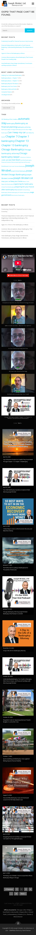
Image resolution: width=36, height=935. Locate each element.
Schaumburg (12, 914)
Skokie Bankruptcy (13, 192)
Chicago (19, 910)
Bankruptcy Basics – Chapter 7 (9, 78)
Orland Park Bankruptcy (7, 187)
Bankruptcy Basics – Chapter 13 (10, 81)
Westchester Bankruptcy (17, 195)
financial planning (15, 162)
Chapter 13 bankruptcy (14, 145)
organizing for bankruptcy (23, 184)
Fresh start (11, 166)
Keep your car (5, 181)
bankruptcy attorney (24, 127)
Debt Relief (16, 160)
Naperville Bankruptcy (7, 184)
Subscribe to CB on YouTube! (19, 275)
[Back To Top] (18, 923)
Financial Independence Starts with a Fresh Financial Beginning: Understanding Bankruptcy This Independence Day (17, 47)
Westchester (18, 917)
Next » (23, 894)
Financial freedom (6, 162)
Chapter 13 (22, 141)
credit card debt (6, 160)
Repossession (19, 190)
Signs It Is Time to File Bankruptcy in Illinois (13, 53)
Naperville (23, 912)
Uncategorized (5, 94)
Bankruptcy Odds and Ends (8, 89)
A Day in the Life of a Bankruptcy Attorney (14, 650)
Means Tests (25, 181)
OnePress (12, 930)
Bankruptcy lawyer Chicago (8, 129)
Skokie (20, 914)
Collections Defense (25, 157)
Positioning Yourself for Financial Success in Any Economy (17, 41)
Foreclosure (4, 166)
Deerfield (6, 912)
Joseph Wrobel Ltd (23, 178)
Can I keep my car (17, 132)
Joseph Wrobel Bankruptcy (18, 171)
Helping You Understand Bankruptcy (11, 75)
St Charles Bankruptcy (24, 192)
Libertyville (14, 912)
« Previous (9, 889)
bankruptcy (10, 123)
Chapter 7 (11, 136)
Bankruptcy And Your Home (9, 86)
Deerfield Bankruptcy (25, 160)
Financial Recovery (25, 162)
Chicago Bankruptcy (12, 149)
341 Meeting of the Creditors (9, 119)
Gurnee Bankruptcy (20, 166)
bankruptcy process (20, 129)
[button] (20, 280)
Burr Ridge (27, 910)
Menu (32, 3)
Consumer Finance (6, 92)
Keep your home (16, 181)
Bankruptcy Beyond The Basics (9, 83)
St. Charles (28, 914)
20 (16, 894)
